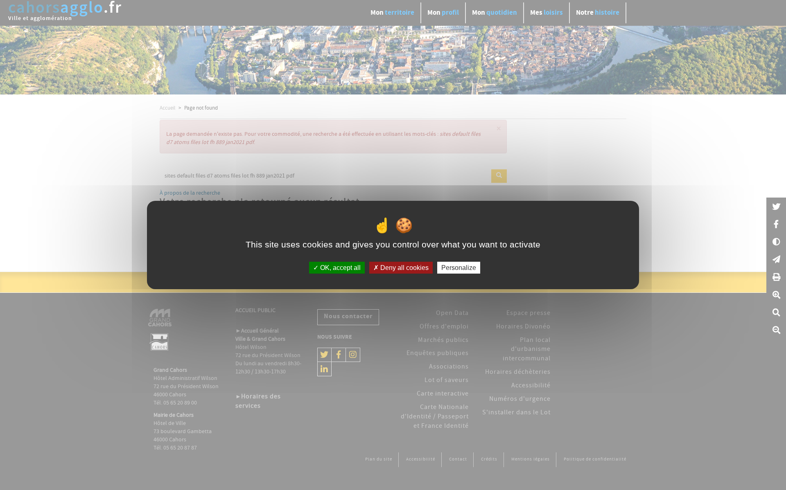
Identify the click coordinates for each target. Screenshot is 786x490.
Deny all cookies (404, 267)
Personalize (458, 267)
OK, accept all (339, 267)
